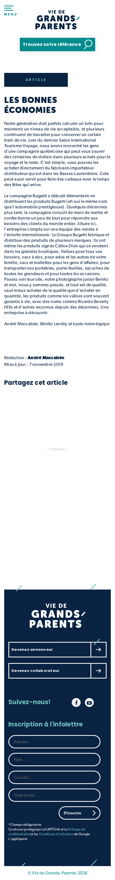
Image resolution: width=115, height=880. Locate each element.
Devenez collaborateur (35, 670)
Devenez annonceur (32, 649)
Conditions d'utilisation (56, 834)
